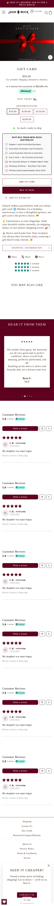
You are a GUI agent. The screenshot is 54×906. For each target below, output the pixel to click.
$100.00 (26, 111)
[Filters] (42, 428)
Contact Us (27, 826)
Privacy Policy (27, 849)
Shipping (23, 80)
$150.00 (40, 111)
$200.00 (27, 119)
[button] (22, 263)
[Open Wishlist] (4, 902)
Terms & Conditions (27, 853)
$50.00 (13, 111)
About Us (27, 844)
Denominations (27, 106)
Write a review (20, 428)
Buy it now (27, 190)
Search (27, 858)
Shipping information (27, 248)
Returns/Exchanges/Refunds (27, 835)
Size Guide (27, 831)
